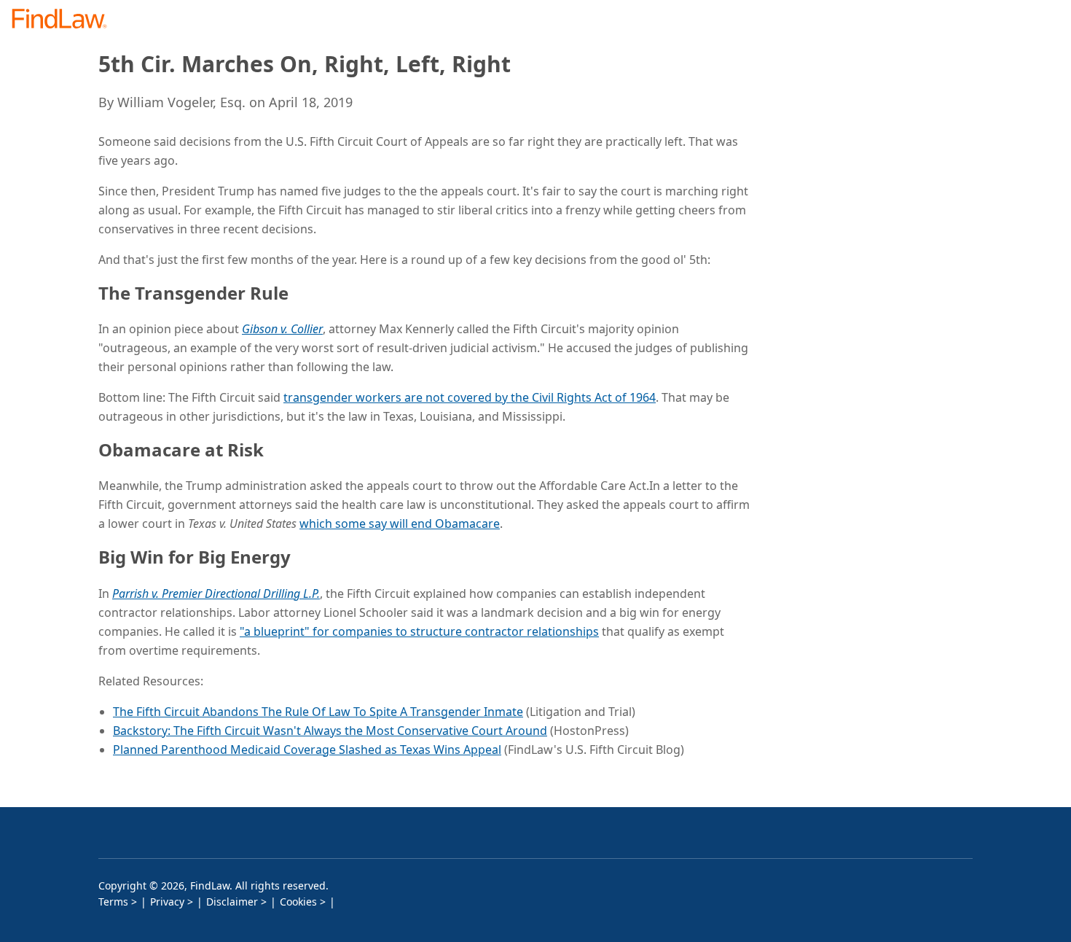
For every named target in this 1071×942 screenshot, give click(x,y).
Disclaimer (232, 901)
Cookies (298, 901)
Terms (113, 901)
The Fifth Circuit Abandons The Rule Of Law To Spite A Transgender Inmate (318, 712)
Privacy (167, 901)
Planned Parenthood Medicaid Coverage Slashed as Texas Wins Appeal (307, 749)
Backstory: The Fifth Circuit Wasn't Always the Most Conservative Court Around (330, 731)
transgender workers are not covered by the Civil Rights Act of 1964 (469, 397)
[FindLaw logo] (65, 20)
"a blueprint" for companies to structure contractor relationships (419, 631)
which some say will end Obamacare (399, 523)
